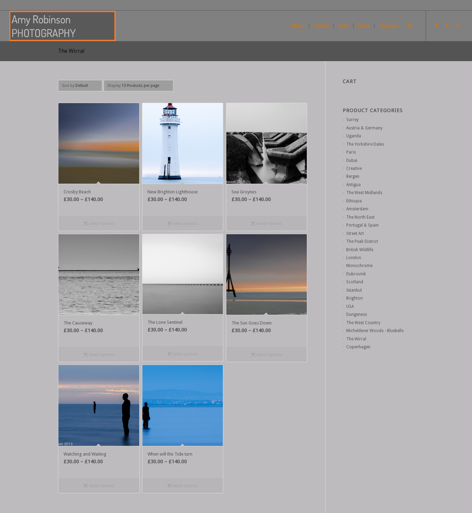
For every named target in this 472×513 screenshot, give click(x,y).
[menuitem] (297, 26)
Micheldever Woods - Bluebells (375, 330)
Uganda (353, 136)
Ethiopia (354, 201)
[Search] (410, 26)
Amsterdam (357, 209)
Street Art (355, 233)
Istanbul (354, 290)
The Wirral (356, 339)
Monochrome (359, 265)
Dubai (351, 160)
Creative (354, 168)
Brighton (354, 298)
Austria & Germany (364, 128)
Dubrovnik (356, 274)
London (353, 257)
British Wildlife (359, 249)
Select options (101, 223)
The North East (360, 217)
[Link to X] (447, 25)
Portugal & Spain (362, 225)
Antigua (353, 184)
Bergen (352, 176)
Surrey (352, 119)
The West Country (363, 322)
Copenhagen (358, 347)
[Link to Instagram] (457, 25)
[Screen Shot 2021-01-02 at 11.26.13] (62, 26)
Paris (351, 152)
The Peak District (362, 241)
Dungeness (356, 314)
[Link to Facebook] (437, 25)
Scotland (354, 282)
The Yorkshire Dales (365, 144)
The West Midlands (364, 192)
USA (350, 306)
